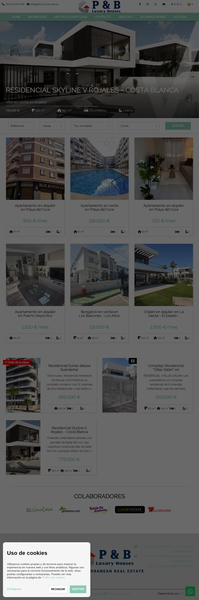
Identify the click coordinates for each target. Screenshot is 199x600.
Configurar (14, 588)
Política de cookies (53, 577)
